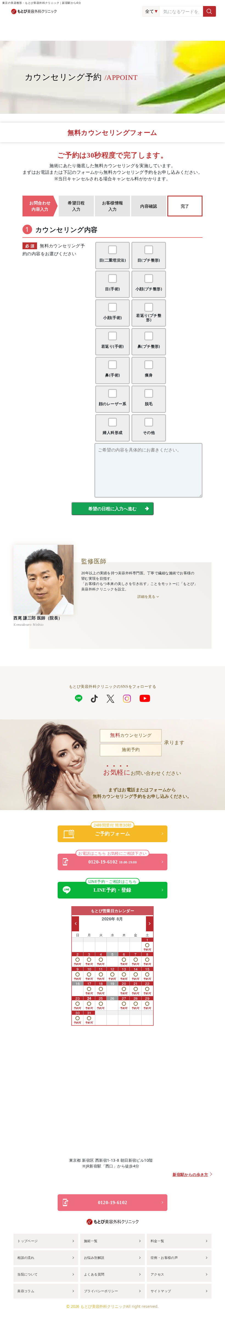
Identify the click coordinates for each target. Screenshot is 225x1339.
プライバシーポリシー (101, 1291)
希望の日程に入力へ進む (112, 509)
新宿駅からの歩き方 (190, 1174)
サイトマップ (161, 1291)
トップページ (27, 1241)
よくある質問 (94, 1274)
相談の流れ (25, 1257)
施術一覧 (91, 1241)
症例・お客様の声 (164, 1257)
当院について (27, 1274)
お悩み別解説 (94, 1257)
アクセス (157, 1274)
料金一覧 (157, 1241)
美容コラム (25, 1291)
